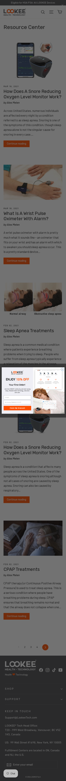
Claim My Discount (17, 408)
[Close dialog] (62, 369)
